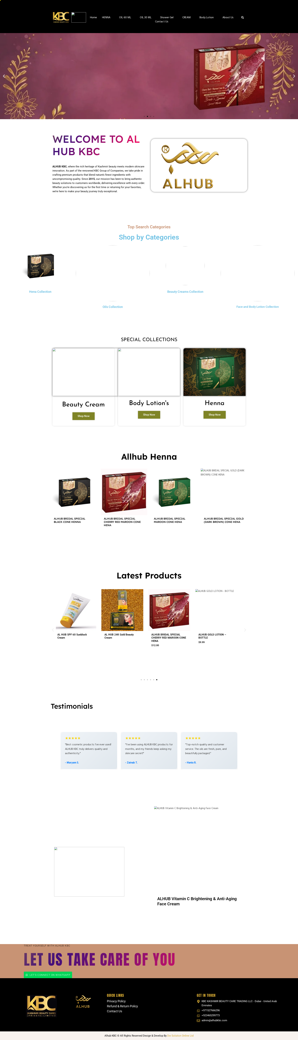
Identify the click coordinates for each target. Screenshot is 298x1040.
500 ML (124, 651)
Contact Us (161, 22)
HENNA (106, 17)
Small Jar (160, 647)
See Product (74, 534)
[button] (4, 76)
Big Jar (173, 647)
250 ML (112, 651)
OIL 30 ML (145, 17)
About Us (228, 17)
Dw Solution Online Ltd (180, 1035)
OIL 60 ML (125, 17)
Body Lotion (207, 17)
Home (93, 17)
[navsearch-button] (242, 18)
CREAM (186, 17)
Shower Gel (166, 17)
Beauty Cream (83, 404)
